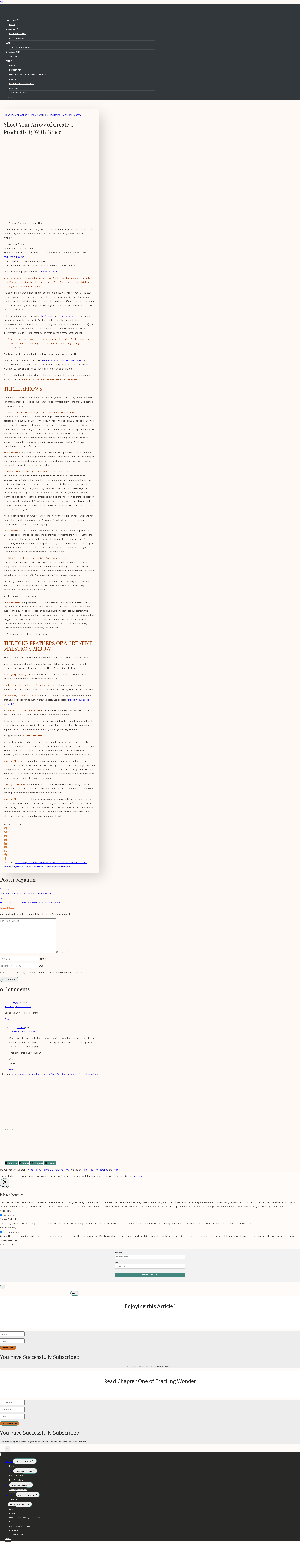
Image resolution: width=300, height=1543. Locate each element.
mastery (42, 866)
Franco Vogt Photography (95, 1169)
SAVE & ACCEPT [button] (8, 1244)
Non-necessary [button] (8, 1227)
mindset (65, 866)
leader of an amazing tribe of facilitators (62, 360)
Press (12, 25)
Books (7, 1485)
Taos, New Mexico (67, 316)
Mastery (77, 114)
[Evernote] (49, 855)
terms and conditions (163, 1366)
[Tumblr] (49, 858)
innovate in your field (51, 271)
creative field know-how (40, 862)
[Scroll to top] (2, 1448)
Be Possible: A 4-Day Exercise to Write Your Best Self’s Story (31, 900)
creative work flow (26, 866)
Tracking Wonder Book (20, 47)
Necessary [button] (5, 1210)
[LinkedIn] (49, 843)
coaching (21, 862)
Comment (62, 952)
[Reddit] (49, 840)
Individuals (9, 1471)
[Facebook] (49, 828)
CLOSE (74, 1293)
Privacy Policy (34, 1169)
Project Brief (15, 88)
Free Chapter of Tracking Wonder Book (27, 74)
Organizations (10, 1495)
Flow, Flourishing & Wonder (57, 114)
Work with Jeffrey (17, 34)
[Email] (49, 847)
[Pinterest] (49, 836)
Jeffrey (21, 1027)
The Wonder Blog (17, 93)
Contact (10, 97)
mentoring (54, 866)
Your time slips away (14, 256)
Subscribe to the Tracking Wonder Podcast (62, 1106)
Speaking (13, 56)
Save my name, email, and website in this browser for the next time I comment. (43, 972)
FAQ (67, 1169)
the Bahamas (47, 316)
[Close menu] (0, 1454)
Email (42, 965)
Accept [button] (128, 1176)
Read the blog (47, 1101)
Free (6, 1505)
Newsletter (15, 70)
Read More (138, 1176)
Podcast (13, 65)
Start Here (9, 1462)
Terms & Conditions (53, 1169)
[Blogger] (49, 851)
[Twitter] (49, 832)
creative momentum (65, 862)
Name (42, 958)
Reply (7, 1019)
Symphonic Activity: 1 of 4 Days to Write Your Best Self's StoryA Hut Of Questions (56, 1073)
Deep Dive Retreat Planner (21, 84)
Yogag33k (17, 1002)
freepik (116, 1169)
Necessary (8, 1215)
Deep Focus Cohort (18, 38)
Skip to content (8, 2)
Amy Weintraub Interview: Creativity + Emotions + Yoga (28, 891)
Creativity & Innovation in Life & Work (23, 114)
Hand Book (14, 79)
